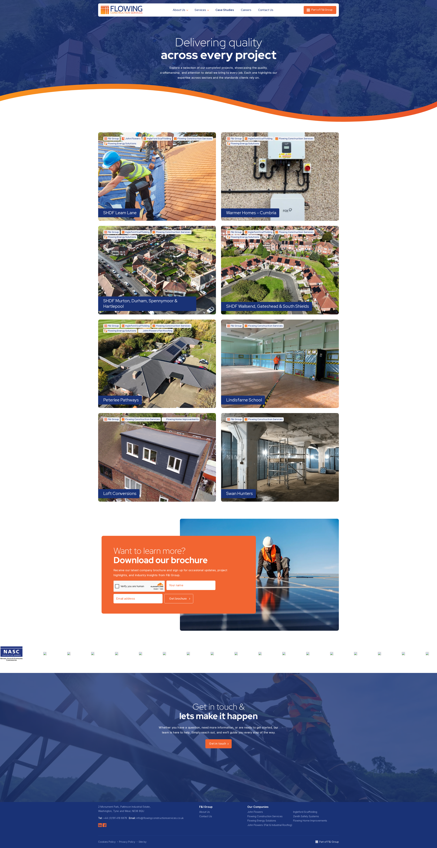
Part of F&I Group (329, 841)
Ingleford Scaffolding (305, 811)
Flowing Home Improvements (310, 820)
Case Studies (224, 10)
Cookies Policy (107, 841)
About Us (179, 10)
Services (200, 10)
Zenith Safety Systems (306, 816)
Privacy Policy (127, 841)
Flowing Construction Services (265, 816)
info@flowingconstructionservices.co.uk (160, 818)
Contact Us (265, 10)
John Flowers (255, 811)
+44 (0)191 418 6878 (115, 818)
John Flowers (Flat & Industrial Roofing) (269, 825)
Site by (143, 841)
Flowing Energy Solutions (261, 820)
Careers (246, 10)
